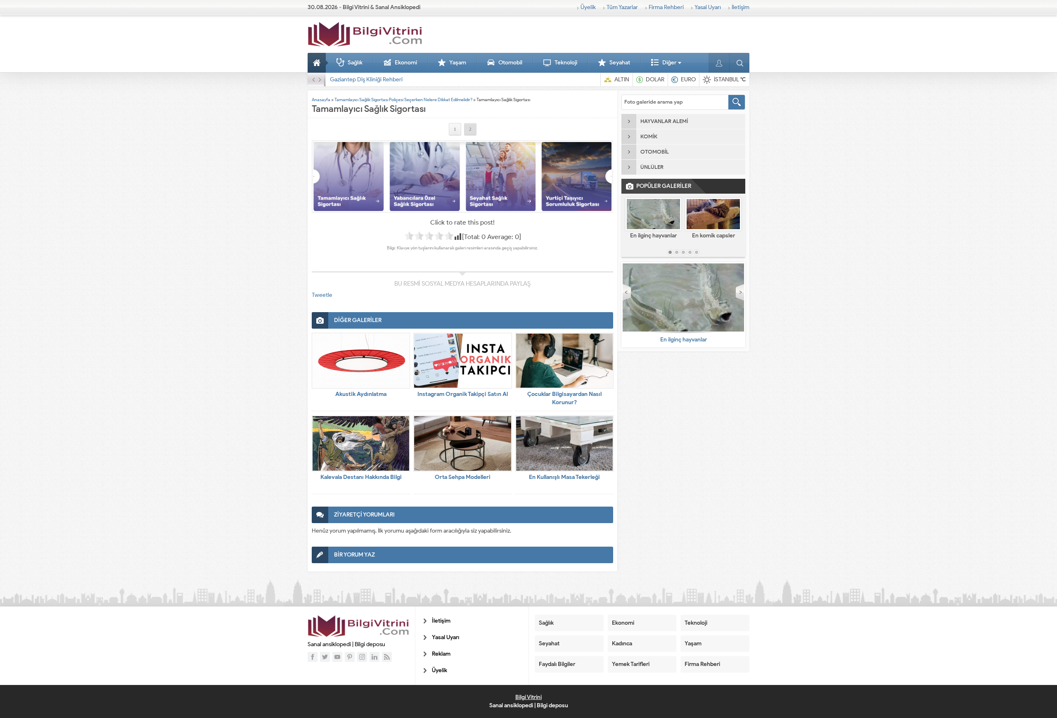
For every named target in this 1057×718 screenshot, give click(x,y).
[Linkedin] (374, 657)
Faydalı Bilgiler (557, 664)
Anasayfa (318, 63)
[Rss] (387, 657)
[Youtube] (337, 657)
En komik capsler (713, 235)
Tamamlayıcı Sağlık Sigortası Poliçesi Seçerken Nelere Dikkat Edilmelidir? (403, 99)
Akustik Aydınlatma (360, 394)
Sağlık (355, 62)
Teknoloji (566, 62)
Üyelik (588, 7)
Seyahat (619, 62)
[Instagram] (362, 657)
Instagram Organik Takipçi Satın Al (462, 394)
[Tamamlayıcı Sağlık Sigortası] (462, 176)
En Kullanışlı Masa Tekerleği (564, 477)
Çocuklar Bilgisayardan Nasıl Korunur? (564, 398)
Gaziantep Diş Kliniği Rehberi (366, 79)
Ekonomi (406, 62)
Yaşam (457, 62)
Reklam (441, 653)
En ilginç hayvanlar (653, 235)
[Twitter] (325, 657)
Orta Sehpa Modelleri (463, 477)
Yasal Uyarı (707, 7)
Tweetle (322, 295)
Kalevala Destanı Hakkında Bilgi (361, 477)
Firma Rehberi (666, 7)
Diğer (669, 62)
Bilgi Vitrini (528, 697)
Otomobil (510, 62)
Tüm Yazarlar (622, 7)
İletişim (740, 7)
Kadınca (622, 643)
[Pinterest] (350, 657)
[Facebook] (313, 657)
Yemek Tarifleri (630, 664)
